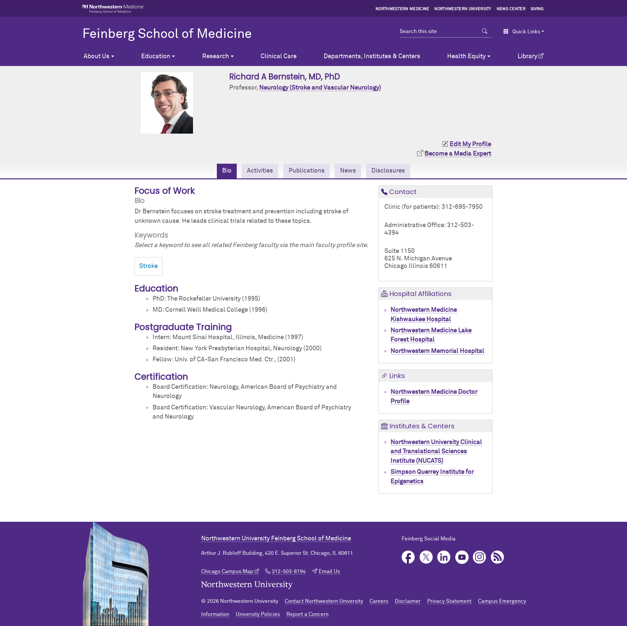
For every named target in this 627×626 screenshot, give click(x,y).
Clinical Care (279, 56)
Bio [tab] (227, 171)
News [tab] (348, 171)
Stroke (148, 266)
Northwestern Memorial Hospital (437, 351)
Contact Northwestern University (324, 601)
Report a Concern (307, 614)
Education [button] (155, 56)
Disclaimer (408, 601)
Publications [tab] (307, 171)
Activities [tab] (260, 171)
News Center (511, 9)
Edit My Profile (470, 144)
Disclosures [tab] (388, 171)
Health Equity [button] (466, 56)
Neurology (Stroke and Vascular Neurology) (320, 88)
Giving (537, 9)
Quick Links (526, 31)
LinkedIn (444, 557)
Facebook (408, 557)
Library (527, 56)
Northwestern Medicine (402, 9)
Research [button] (215, 56)
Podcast (497, 557)
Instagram (479, 557)
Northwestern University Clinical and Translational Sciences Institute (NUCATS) (436, 451)
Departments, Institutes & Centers (372, 56)
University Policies (258, 614)
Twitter (426, 557)
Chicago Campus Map (227, 571)
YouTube (462, 557)
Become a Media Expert (458, 154)
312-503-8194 (289, 571)
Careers (379, 601)
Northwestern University (462, 9)
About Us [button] (96, 56)
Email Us (329, 571)
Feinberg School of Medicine (167, 34)
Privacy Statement (449, 601)
